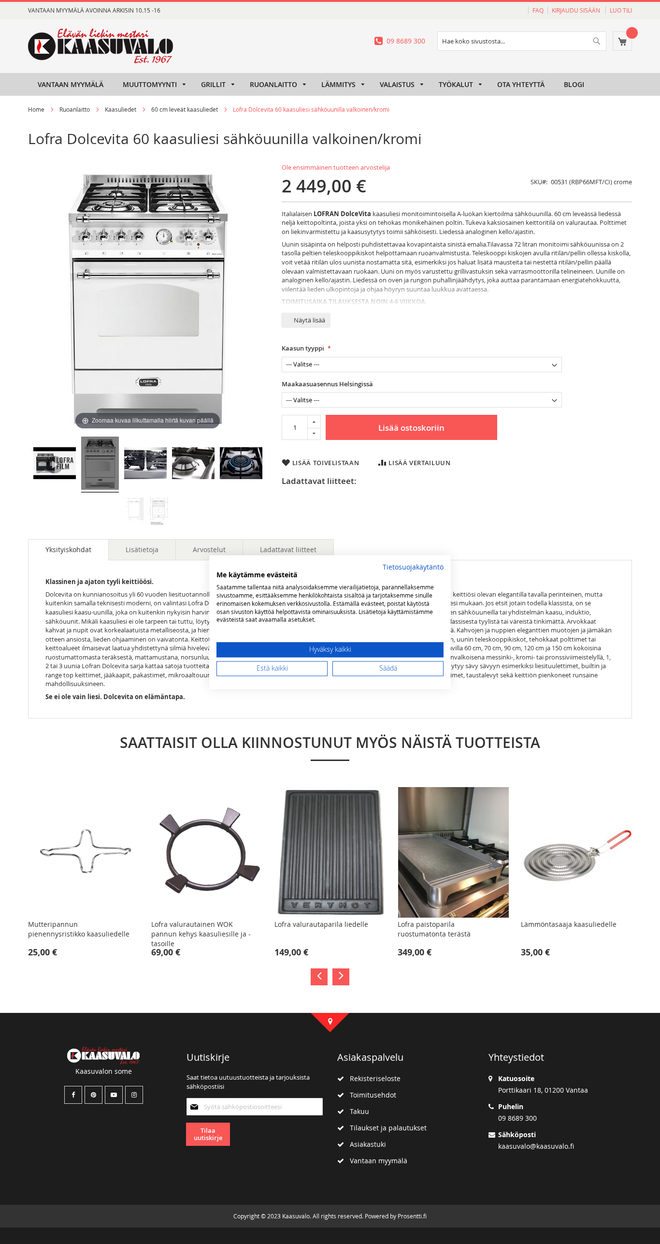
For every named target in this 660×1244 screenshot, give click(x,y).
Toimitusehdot (370, 1094)
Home (36, 109)
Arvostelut (209, 549)
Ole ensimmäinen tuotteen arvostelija (336, 167)
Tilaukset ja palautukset (385, 1127)
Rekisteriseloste (372, 1078)
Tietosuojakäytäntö (413, 567)
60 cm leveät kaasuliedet (184, 109)
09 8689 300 (406, 40)
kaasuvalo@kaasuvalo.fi (536, 1146)
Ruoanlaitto (74, 109)
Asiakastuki (365, 1144)
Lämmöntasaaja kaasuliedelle (569, 924)
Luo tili (621, 10)
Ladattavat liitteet (288, 549)
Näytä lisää (309, 320)
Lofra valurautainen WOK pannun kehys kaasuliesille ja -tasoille (201, 934)
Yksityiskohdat (68, 549)
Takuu (356, 1111)
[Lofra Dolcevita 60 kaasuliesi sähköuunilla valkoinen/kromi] (100, 465)
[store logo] (100, 46)
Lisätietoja (142, 549)
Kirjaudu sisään (577, 10)
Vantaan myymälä (375, 1160)
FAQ (538, 10)
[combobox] (521, 41)
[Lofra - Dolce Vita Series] (54, 464)
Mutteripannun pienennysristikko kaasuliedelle (78, 929)
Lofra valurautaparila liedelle (321, 924)
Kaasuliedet (121, 109)
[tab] (68, 549)
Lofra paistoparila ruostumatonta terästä (434, 929)
